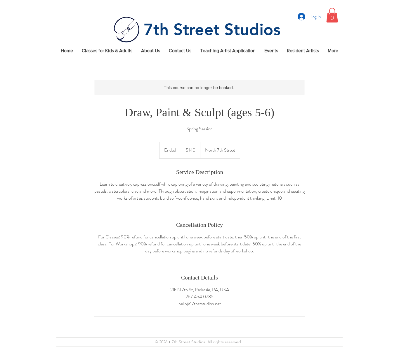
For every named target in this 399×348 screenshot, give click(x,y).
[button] (332, 15)
